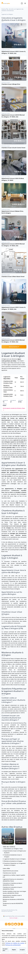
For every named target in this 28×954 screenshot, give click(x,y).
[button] (14, 35)
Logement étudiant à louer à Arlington (15, 859)
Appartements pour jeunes (10, 871)
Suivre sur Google (14, 918)
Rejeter (14, 949)
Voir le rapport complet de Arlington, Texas (14, 408)
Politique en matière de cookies (14, 943)
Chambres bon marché (9, 873)
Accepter (22, 949)
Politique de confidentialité (13, 945)
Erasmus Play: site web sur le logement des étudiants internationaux (12, 9)
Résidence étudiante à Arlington (13, 861)
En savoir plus (5, 949)
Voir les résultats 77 (14, 346)
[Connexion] (22, 3)
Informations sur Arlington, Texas (13, 848)
